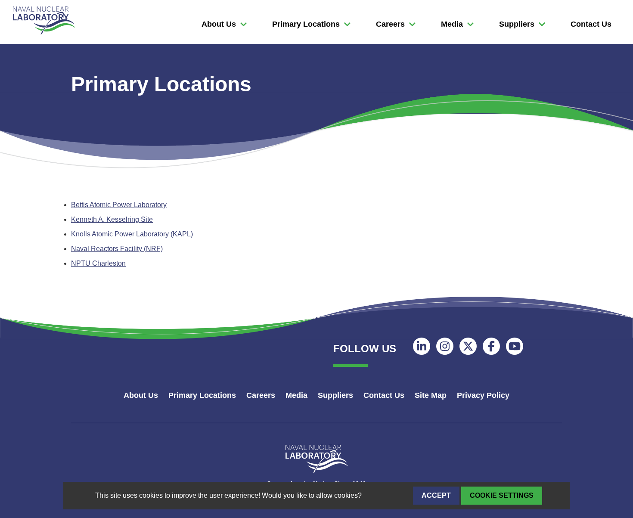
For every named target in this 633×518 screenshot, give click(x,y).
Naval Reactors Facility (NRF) (117, 248)
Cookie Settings (502, 495)
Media (452, 24)
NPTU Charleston (98, 263)
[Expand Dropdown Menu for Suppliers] (243, 24)
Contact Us (591, 24)
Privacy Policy (483, 395)
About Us (219, 24)
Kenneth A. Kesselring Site (112, 219)
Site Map (431, 395)
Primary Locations (306, 24)
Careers (390, 24)
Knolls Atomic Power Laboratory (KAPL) (132, 234)
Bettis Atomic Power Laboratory (119, 204)
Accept (436, 495)
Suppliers (516, 24)
